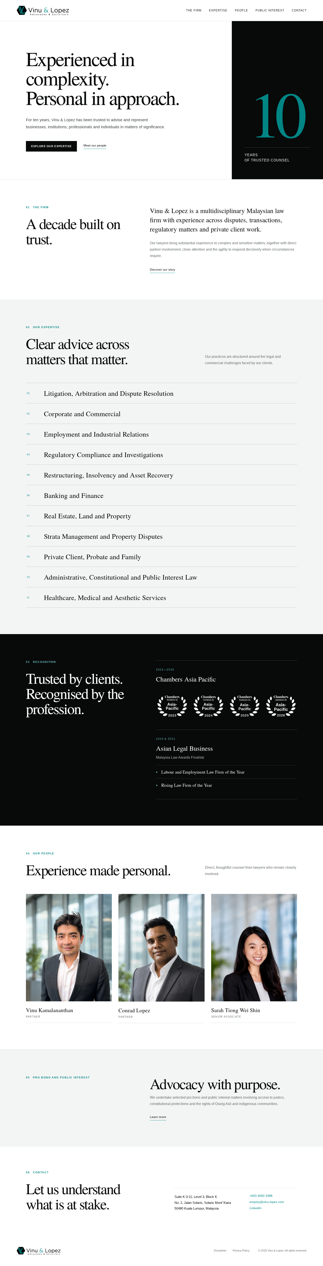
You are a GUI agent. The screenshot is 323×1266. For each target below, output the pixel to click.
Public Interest (270, 10)
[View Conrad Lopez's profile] (161, 948)
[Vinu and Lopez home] (43, 10)
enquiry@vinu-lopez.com (267, 1202)
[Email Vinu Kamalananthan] (110, 1007)
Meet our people (94, 145)
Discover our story (162, 269)
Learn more (158, 1117)
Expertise (218, 10)
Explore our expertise (51, 146)
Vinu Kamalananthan (49, 1010)
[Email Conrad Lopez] (203, 1008)
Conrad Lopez (134, 1010)
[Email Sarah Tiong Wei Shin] (295, 1007)
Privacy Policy (241, 1250)
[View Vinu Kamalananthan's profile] (69, 947)
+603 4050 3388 (261, 1195)
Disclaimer (220, 1250)
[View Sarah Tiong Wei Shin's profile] (254, 947)
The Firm (193, 10)
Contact (299, 10)
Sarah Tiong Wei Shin (235, 1010)
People (241, 10)
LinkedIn (255, 1208)
